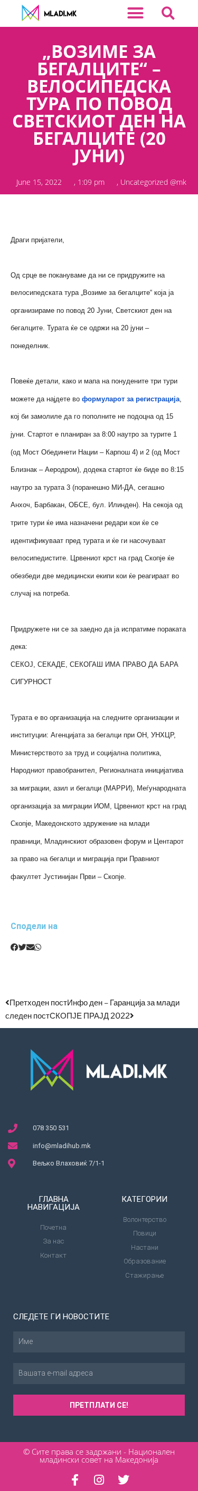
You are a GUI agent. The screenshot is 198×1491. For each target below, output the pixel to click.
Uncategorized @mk (153, 182)
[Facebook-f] (75, 1480)
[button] (135, 13)
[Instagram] (99, 1480)
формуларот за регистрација (131, 399)
